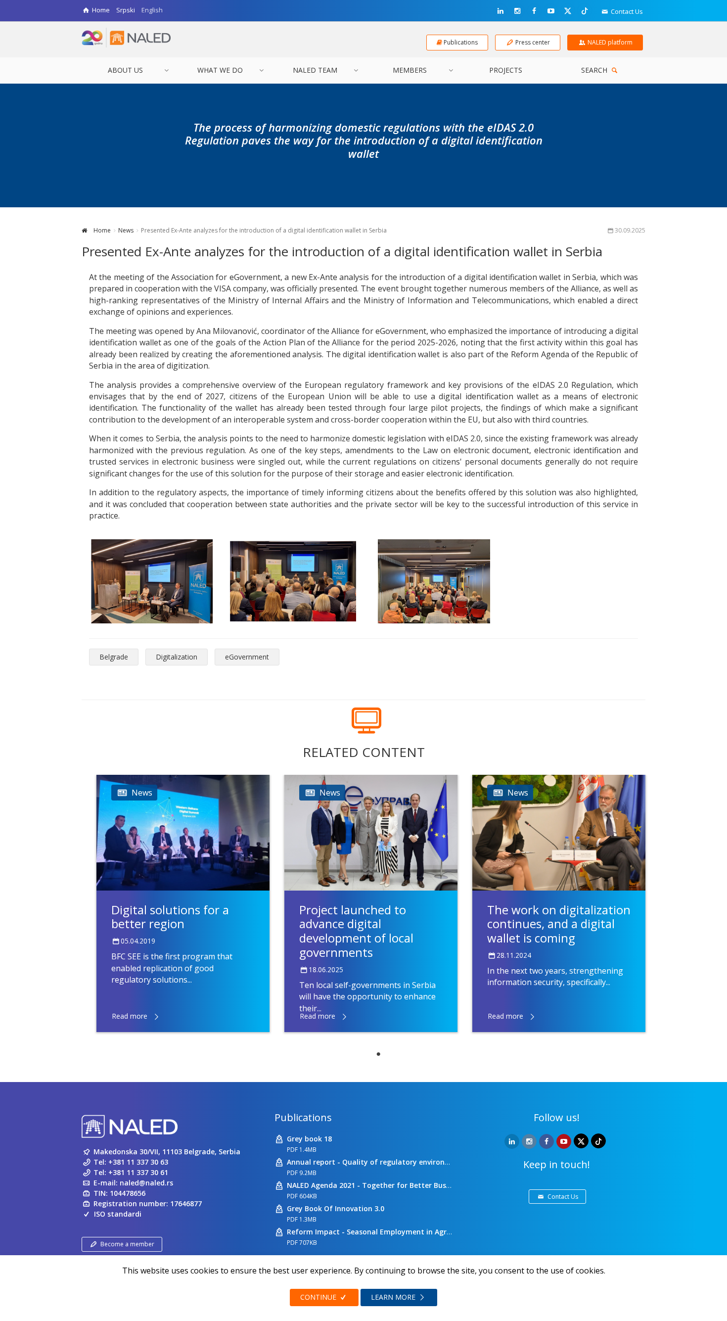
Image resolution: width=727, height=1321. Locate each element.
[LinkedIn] (500, 10)
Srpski (125, 9)
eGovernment (247, 656)
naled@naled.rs (146, 1182)
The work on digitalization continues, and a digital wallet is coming (559, 923)
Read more (129, 1016)
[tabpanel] (183, 903)
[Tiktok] (584, 10)
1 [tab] (378, 1054)
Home (101, 230)
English (152, 9)
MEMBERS (410, 70)
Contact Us (626, 11)
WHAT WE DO (220, 70)
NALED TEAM (315, 70)
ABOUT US (125, 70)
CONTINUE (319, 1297)
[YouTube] (551, 10)
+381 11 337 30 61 (138, 1172)
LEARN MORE (394, 1297)
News (126, 230)
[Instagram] (517, 10)
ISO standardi (117, 1214)
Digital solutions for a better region (170, 916)
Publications (303, 1117)
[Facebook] (534, 10)
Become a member (127, 1244)
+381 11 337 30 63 (138, 1162)
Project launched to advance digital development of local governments (356, 930)
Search (595, 70)
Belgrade (113, 656)
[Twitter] (567, 10)
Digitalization (176, 656)
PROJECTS (505, 70)
